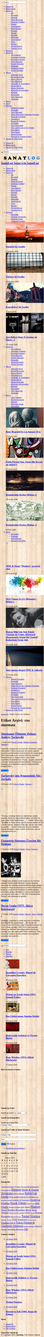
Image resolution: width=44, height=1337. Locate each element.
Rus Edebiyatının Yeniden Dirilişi (22, 1016)
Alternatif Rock (17, 75)
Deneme (14, 18)
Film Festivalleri (17, 126)
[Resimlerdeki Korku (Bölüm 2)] (25, 490)
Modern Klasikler (17, 108)
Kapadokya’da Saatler (17, 307)
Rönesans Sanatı (17, 404)
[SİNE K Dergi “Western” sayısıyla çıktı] (25, 561)
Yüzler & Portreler (18, 221)
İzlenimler (14, 215)
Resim (8, 101)
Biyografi (14, 15)
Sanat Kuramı (16, 538)
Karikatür (14, 536)
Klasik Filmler (16, 134)
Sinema (9, 106)
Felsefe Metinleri (17, 64)
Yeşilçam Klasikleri (18, 117)
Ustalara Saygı (16, 48)
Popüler (9, 952)
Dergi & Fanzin (17, 20)
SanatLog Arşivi (7, 1113)
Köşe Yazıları (16, 29)
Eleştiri (13, 24)
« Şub (3, 1177)
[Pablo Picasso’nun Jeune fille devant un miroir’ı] (25, 457)
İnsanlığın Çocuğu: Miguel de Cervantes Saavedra (21, 974)
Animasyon (15, 119)
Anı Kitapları (16, 55)
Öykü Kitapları (16, 62)
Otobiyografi (16, 40)
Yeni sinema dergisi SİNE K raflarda (24, 670)
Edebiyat (9, 11)
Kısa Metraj (15, 130)
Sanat (8, 103)
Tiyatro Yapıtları (17, 70)
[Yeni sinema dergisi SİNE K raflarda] (25, 665)
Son (7, 950)
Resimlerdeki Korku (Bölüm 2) (21, 495)
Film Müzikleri (16, 81)
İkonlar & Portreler (18, 121)
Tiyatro (9, 1220)
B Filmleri (15, 123)
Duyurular (15, 534)
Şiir (12, 13)
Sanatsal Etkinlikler (18, 541)
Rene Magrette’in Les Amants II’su (23, 431)
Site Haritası (10, 1328)
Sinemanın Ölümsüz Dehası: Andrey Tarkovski (18, 735)
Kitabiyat (9, 53)
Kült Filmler (15, 132)
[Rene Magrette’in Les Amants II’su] (25, 427)
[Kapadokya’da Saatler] (25, 302)
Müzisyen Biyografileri (20, 90)
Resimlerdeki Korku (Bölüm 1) (21, 525)
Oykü (13, 42)
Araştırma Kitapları (18, 57)
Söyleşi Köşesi (16, 46)
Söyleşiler (14, 110)
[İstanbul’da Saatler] (25, 242)
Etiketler (9, 956)
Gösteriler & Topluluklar (20, 84)
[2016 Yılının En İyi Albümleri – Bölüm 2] (25, 594)
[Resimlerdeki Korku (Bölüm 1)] (25, 520)
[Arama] (2, 2)
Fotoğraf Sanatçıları (18, 217)
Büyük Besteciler (17, 77)
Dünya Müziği (16, 79)
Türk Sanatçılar (17, 97)
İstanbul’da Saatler (15, 246)
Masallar (14, 35)
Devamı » (5, 770)
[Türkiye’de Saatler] (25, 272)
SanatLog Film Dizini (14, 139)
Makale (13, 33)
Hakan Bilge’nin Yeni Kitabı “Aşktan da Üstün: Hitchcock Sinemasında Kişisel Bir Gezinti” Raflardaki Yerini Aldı (22, 636)
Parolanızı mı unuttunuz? (15, 1148)
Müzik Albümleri (17, 88)
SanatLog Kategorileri (9, 1123)
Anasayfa (9, 7)
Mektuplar (15, 37)
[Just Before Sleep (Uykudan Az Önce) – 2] (25, 332)
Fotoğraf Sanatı (17, 219)
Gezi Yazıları (16, 26)
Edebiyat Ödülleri (17, 22)
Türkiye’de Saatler (15, 276)
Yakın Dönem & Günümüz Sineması (25, 114)
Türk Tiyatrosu (31, 1220)
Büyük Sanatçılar (17, 400)
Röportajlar (15, 95)
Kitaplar (14, 31)
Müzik (8, 73)
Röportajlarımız (16, 1217)
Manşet (28, 914)
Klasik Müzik (16, 86)
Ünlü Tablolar (16, 397)
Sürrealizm (15, 406)
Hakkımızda (10, 9)
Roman (13, 44)
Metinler (14, 92)
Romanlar (14, 66)
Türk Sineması (16, 112)
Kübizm (14, 402)
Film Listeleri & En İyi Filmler (22, 128)
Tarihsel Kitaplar (17, 68)
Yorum (8, 954)
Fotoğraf (9, 51)
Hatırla (12, 1144)
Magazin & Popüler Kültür (21, 137)
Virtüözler (14, 99)
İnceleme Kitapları (18, 59)
